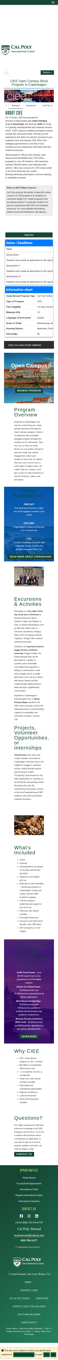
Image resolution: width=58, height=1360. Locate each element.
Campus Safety (29, 1322)
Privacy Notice (11, 1328)
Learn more (29, 1036)
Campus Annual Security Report (18, 1331)
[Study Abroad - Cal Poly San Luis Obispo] (29, 50)
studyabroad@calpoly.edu (29, 1235)
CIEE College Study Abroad (24, 345)
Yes (46, 1354)
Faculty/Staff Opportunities (29, 1183)
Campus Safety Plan (42, 1331)
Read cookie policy (24, 1354)
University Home (29, 1290)
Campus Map (42, 1298)
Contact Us (24, 1154)
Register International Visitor (29, 1195)
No (53, 1354)
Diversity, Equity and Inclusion (29, 1306)
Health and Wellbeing (29, 1314)
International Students (29, 1201)
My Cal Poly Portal (20, 1298)
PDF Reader (29, 1334)
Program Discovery (29, 1247)
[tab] (15, 105)
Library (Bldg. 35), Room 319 (29, 1222)
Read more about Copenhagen (30, 557)
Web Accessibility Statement (31, 1328)
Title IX (47, 1328)
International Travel (29, 1189)
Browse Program (29, 391)
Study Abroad (29, 1178)
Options (47, 72)
